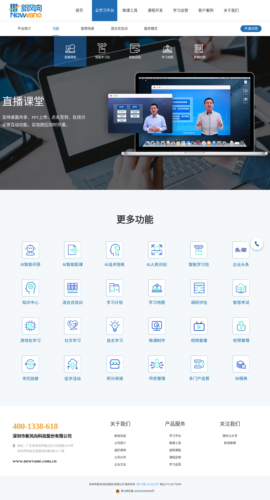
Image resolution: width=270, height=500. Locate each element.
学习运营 (180, 10)
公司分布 (120, 457)
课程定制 (175, 457)
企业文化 (120, 464)
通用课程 (175, 450)
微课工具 (130, 10)
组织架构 (120, 450)
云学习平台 (104, 10)
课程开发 (155, 10)
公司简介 (120, 443)
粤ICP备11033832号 (147, 484)
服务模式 (151, 28)
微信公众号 (230, 435)
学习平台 (175, 435)
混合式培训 (119, 28)
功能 (56, 28)
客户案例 (205, 10)
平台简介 (24, 28)
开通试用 (251, 28)
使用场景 (87, 28)
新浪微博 (230, 443)
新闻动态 (120, 435)
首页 (79, 10)
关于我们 (231, 10)
